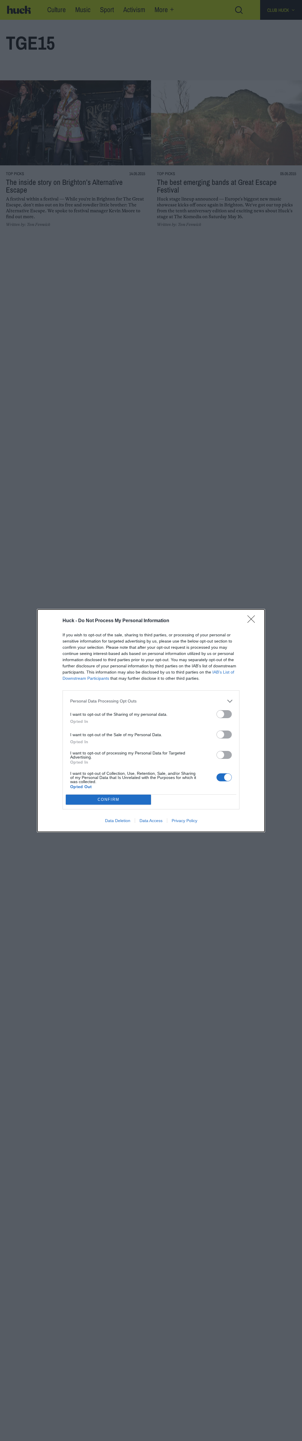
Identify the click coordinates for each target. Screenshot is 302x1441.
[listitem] (151, 701)
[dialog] (151, 720)
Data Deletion (117, 820)
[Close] (253, 621)
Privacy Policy (184, 820)
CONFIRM (108, 799)
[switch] (224, 714)
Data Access (151, 820)
